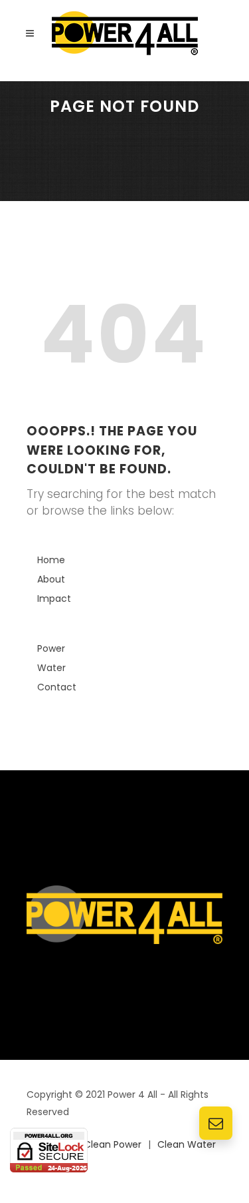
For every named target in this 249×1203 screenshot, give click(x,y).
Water (51, 667)
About (51, 579)
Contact (56, 687)
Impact (54, 598)
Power (51, 648)
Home (51, 560)
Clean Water (186, 1144)
